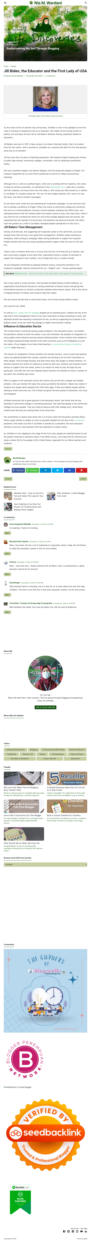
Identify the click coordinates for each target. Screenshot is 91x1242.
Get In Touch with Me (45, 707)
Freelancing (11, 754)
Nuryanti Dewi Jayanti (18, 541)
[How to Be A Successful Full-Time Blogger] (24, 812)
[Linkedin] (69, 470)
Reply (7, 533)
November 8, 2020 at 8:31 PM (40, 541)
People (8, 449)
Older (83, 479)
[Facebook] (64, 1232)
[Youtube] (81, 1232)
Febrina (12, 562)
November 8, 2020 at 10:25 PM (32, 583)
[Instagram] (77, 1232)
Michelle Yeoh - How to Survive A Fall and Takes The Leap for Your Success (48, 273)
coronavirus (79, 420)
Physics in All (28, 754)
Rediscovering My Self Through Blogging (33, 48)
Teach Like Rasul (77, 754)
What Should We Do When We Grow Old (22, 843)
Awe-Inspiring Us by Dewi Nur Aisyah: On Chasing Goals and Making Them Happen (27, 507)
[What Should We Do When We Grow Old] (24, 840)
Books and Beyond (77, 750)
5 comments (50, 76)
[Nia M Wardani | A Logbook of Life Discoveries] (45, 3)
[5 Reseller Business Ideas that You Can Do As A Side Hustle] (67, 784)
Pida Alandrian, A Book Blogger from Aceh (71, 494)
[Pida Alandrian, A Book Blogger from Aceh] (51, 496)
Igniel (85, 1239)
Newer (8, 479)
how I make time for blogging (26, 313)
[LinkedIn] (85, 1232)
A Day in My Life (49, 759)
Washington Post (57, 187)
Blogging (33, 750)
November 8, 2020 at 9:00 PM (28, 562)
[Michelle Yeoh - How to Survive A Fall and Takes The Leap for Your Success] (8, 496)
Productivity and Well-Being (53, 750)
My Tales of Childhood (19, 759)
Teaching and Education (15, 750)
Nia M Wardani (19, 458)
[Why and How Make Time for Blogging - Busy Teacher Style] (24, 784)
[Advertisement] (13, 904)
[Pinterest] (81, 470)
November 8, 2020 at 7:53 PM (42, 524)
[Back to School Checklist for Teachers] (67, 812)
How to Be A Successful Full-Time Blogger (22, 815)
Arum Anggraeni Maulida (20, 524)
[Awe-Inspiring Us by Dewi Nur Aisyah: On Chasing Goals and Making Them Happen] (8, 507)
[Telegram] (45, 470)
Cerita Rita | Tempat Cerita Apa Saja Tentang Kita (30, 603)
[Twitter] (57, 470)
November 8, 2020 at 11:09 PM (64, 603)
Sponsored (75, 759)
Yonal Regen (14, 583)
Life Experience (58, 754)
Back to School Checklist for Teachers (64, 815)
